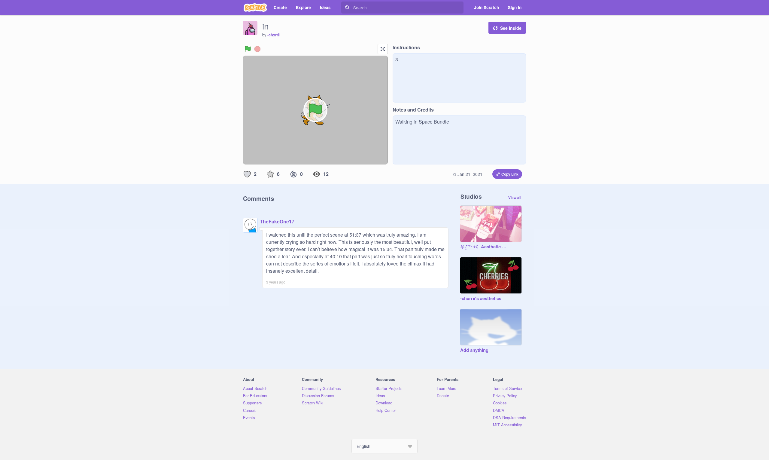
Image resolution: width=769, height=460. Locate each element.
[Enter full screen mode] (383, 49)
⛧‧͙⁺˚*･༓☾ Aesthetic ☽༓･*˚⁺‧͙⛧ (484, 247)
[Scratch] (255, 7)
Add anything (474, 350)
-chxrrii (274, 35)
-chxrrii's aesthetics (480, 298)
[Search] (347, 8)
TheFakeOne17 (277, 221)
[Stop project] (257, 49)
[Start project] (248, 49)
